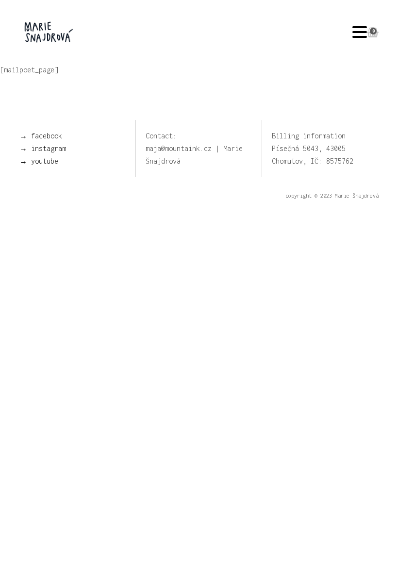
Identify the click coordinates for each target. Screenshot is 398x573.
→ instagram (42, 148)
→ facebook (40, 136)
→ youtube (38, 161)
